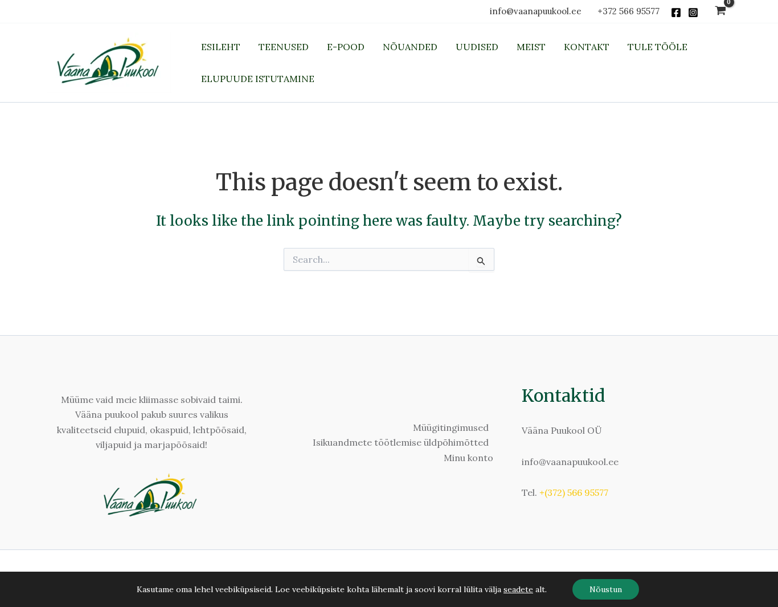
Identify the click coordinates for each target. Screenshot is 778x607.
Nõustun (605, 589)
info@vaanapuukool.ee (538, 11)
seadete (518, 589)
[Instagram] (693, 12)
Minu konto (468, 457)
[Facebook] (676, 12)
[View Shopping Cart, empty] (720, 12)
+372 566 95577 (628, 11)
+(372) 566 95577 (573, 492)
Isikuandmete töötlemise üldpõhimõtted (401, 442)
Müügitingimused (451, 427)
